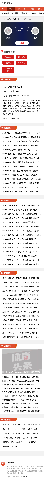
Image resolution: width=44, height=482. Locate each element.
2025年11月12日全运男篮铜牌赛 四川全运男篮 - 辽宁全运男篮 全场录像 (21, 146)
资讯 (40, 9)
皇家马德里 (22, 429)
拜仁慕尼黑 (27, 433)
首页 (3, 9)
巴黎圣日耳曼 (8, 447)
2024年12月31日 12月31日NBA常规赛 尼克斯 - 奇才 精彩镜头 (21, 264)
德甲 (9, 429)
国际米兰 (33, 438)
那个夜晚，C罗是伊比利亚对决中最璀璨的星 (19, 385)
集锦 (25, 9)
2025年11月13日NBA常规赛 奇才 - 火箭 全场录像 (21, 137)
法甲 (30, 429)
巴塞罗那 (6, 433)
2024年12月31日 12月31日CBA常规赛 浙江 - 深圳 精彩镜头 (21, 235)
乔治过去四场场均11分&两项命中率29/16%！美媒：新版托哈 (20, 299)
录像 (18, 9)
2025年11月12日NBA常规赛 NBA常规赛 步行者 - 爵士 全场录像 (20, 167)
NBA (19, 425)
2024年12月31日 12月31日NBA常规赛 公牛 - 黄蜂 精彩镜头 (21, 260)
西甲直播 (33, 13)
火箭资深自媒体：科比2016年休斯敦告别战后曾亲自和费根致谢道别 (21, 287)
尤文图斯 (32, 442)
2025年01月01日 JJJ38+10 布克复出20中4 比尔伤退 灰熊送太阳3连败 (21, 206)
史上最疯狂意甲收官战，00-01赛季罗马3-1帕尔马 (21, 388)
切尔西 (5, 438)
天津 (13, 119)
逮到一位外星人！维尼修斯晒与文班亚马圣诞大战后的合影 (21, 303)
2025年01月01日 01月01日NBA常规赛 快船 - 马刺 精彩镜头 (21, 218)
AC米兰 (19, 442)
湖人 (13, 442)
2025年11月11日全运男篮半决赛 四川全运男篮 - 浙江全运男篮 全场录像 (21, 171)
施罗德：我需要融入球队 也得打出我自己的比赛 (20, 291)
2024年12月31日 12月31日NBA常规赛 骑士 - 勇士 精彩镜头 (21, 247)
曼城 (11, 438)
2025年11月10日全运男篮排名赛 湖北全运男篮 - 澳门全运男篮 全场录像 (21, 192)
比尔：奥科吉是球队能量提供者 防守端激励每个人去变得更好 (21, 329)
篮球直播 (16, 19)
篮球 (14, 425)
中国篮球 (6, 442)
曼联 (35, 429)
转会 (14, 429)
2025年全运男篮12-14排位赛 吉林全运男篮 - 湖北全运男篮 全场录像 (21, 158)
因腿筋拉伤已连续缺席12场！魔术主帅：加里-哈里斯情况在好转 (21, 308)
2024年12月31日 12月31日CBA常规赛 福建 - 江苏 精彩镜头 (21, 231)
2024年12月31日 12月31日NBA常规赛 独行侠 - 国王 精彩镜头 (21, 239)
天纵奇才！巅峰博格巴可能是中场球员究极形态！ (20, 407)
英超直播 (23, 13)
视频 (32, 9)
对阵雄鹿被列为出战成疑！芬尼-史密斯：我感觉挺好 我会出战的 (21, 320)
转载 (16, 447)
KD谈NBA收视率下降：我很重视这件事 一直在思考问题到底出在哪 (21, 337)
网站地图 (24, 477)
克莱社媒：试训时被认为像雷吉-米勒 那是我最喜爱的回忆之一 (21, 312)
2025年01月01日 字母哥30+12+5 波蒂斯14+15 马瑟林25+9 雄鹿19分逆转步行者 (21, 222)
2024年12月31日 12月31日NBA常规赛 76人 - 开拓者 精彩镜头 (21, 243)
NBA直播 (5, 13)
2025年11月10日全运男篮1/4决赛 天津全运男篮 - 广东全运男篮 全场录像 (21, 188)
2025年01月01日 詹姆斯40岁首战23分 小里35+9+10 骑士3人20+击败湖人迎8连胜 (22, 210)
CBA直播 (14, 13)
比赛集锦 (24, 438)
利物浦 (18, 433)
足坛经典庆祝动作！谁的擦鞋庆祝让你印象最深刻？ (21, 411)
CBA (25, 442)
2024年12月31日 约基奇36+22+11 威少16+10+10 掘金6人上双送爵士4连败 (21, 252)
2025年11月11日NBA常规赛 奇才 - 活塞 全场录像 (21, 183)
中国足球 (36, 425)
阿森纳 (17, 438)
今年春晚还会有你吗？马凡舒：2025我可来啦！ (20, 400)
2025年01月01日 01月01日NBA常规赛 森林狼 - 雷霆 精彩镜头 (21, 214)
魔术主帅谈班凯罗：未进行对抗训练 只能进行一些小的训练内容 (21, 333)
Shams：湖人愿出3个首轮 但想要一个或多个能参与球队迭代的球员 (21, 295)
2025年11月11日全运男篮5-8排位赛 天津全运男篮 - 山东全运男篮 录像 (21, 175)
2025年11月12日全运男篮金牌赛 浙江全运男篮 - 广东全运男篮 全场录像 (21, 141)
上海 (17, 119)
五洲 (13, 433)
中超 (4, 429)
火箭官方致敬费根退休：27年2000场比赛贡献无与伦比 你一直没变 (21, 282)
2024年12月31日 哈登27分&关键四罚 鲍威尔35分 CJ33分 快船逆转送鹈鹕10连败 (21, 256)
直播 (11, 9)
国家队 (35, 433)
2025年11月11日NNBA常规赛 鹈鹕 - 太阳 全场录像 (21, 179)
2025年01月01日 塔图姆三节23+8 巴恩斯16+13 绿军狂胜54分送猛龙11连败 (21, 227)
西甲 (25, 425)
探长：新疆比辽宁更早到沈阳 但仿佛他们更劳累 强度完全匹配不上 (21, 278)
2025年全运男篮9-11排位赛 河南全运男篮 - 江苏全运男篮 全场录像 (21, 162)
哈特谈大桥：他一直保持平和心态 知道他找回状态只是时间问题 (21, 316)
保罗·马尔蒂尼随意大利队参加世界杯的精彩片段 (20, 392)
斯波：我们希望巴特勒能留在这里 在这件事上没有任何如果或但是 (21, 324)
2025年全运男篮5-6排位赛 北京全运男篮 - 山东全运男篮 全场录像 (21, 154)
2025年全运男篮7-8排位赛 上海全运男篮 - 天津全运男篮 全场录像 (21, 150)
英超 (9, 425)
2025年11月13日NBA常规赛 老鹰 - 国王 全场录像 (21, 133)
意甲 (30, 425)
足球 (4, 425)
